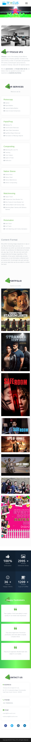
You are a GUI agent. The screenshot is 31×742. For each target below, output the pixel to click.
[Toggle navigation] (27, 3)
